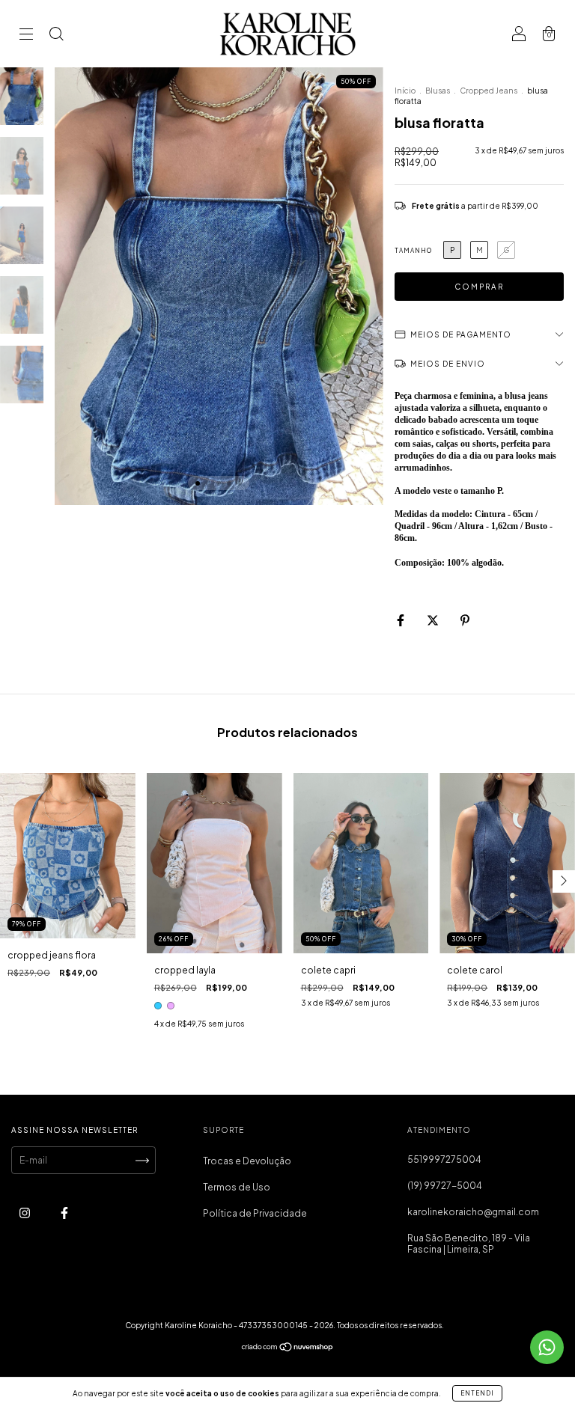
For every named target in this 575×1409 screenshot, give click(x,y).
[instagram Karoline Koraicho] (25, 1213)
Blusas (437, 90)
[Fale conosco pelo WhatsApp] (547, 1347)
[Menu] (26, 35)
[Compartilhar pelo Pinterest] (465, 620)
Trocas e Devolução (247, 1161)
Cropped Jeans (488, 90)
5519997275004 (444, 1159)
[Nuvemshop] (288, 1348)
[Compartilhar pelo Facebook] (401, 620)
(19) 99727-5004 (444, 1185)
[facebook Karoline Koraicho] (64, 1213)
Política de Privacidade (255, 1213)
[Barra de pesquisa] (56, 35)
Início (405, 90)
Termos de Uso (236, 1187)
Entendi (477, 1393)
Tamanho (413, 250)
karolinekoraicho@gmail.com (473, 1211)
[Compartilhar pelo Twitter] (433, 620)
